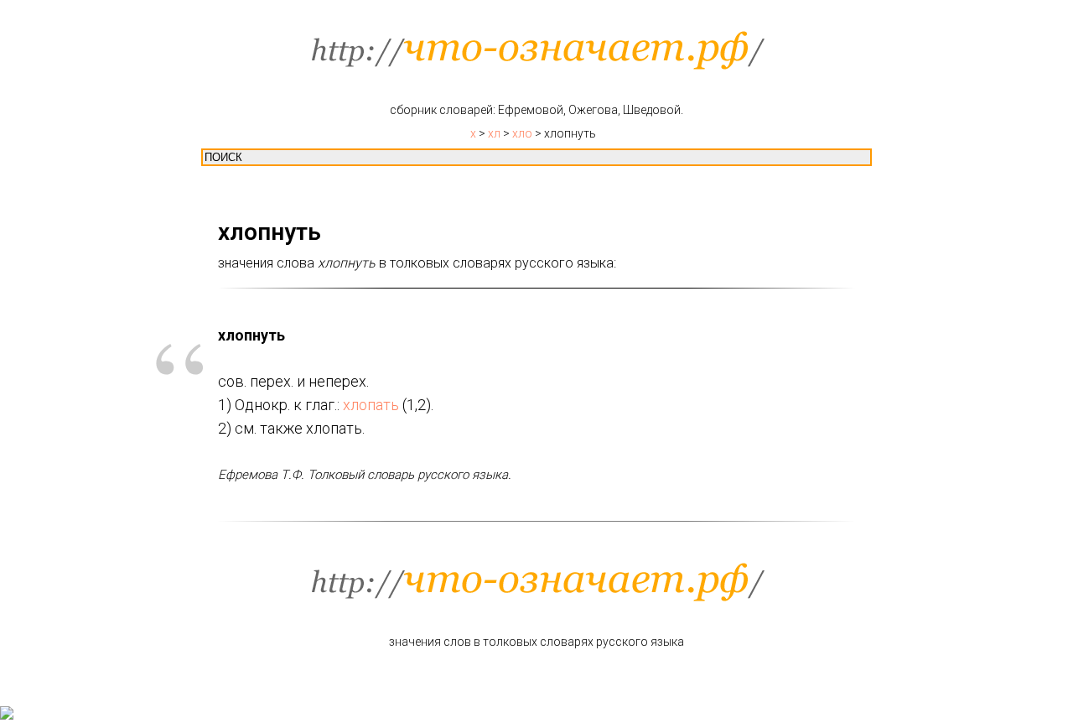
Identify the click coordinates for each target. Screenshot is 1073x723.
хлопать (371, 405)
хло (522, 133)
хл (494, 133)
